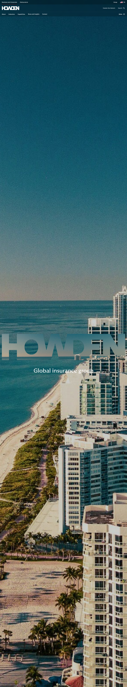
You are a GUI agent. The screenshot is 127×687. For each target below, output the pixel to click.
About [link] (4, 14)
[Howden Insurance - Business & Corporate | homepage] (10, 8)
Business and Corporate (9, 2)
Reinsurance (24, 2)
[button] (122, 2)
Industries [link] (12, 14)
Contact (44, 14)
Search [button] (120, 8)
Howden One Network (109, 8)
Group (115, 2)
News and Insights (33, 14)
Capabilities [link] (21, 14)
